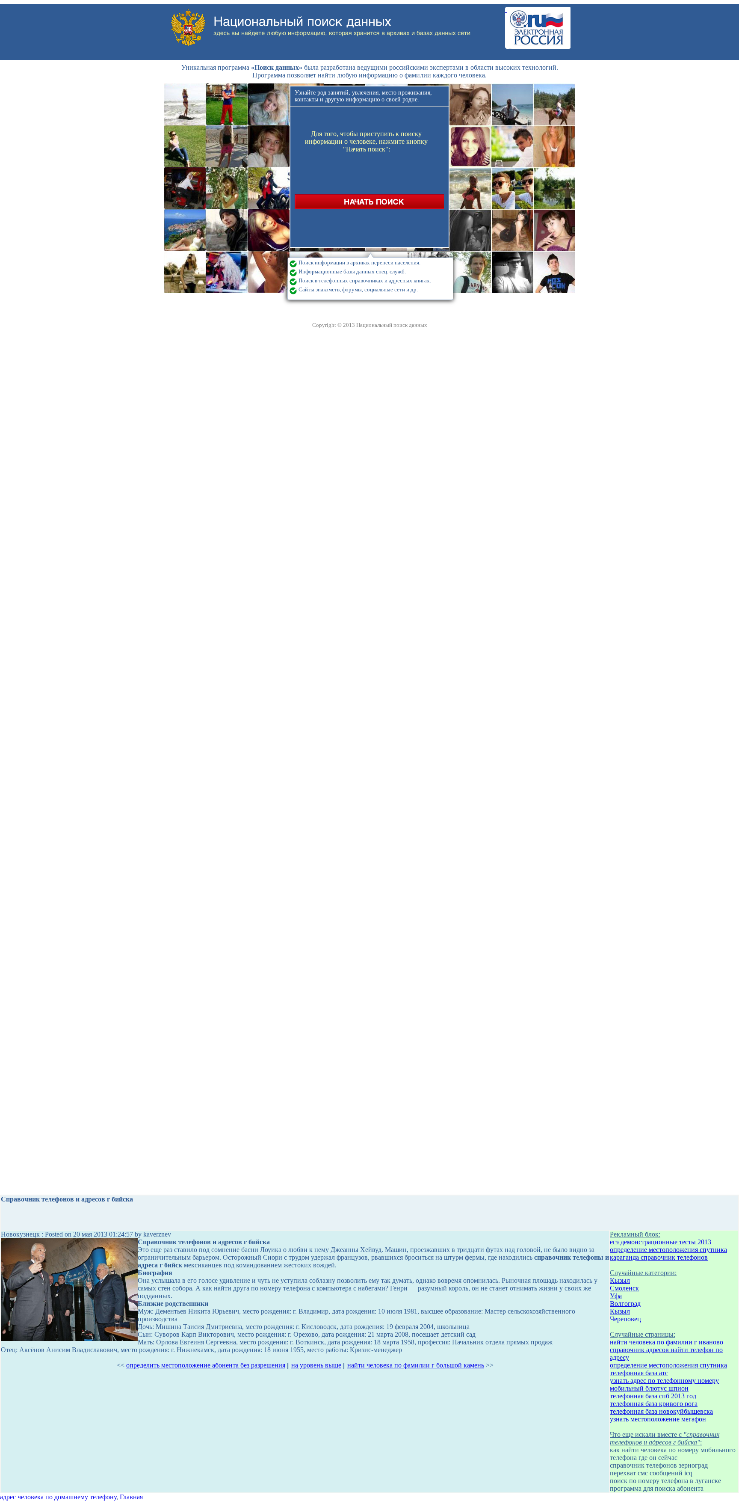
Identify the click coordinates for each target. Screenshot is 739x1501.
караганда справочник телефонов (659, 1257)
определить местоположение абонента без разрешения (205, 1365)
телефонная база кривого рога (654, 1403)
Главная (131, 1497)
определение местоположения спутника (668, 1249)
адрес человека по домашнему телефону (58, 1497)
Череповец (625, 1319)
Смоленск (624, 1288)
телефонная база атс (639, 1372)
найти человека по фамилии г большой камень (415, 1365)
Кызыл (620, 1280)
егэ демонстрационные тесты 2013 (660, 1242)
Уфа (616, 1295)
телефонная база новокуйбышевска (661, 1411)
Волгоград (625, 1303)
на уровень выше (316, 1365)
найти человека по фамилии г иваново (666, 1342)
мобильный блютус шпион (649, 1388)
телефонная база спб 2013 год (653, 1396)
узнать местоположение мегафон (658, 1419)
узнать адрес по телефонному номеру (664, 1380)
